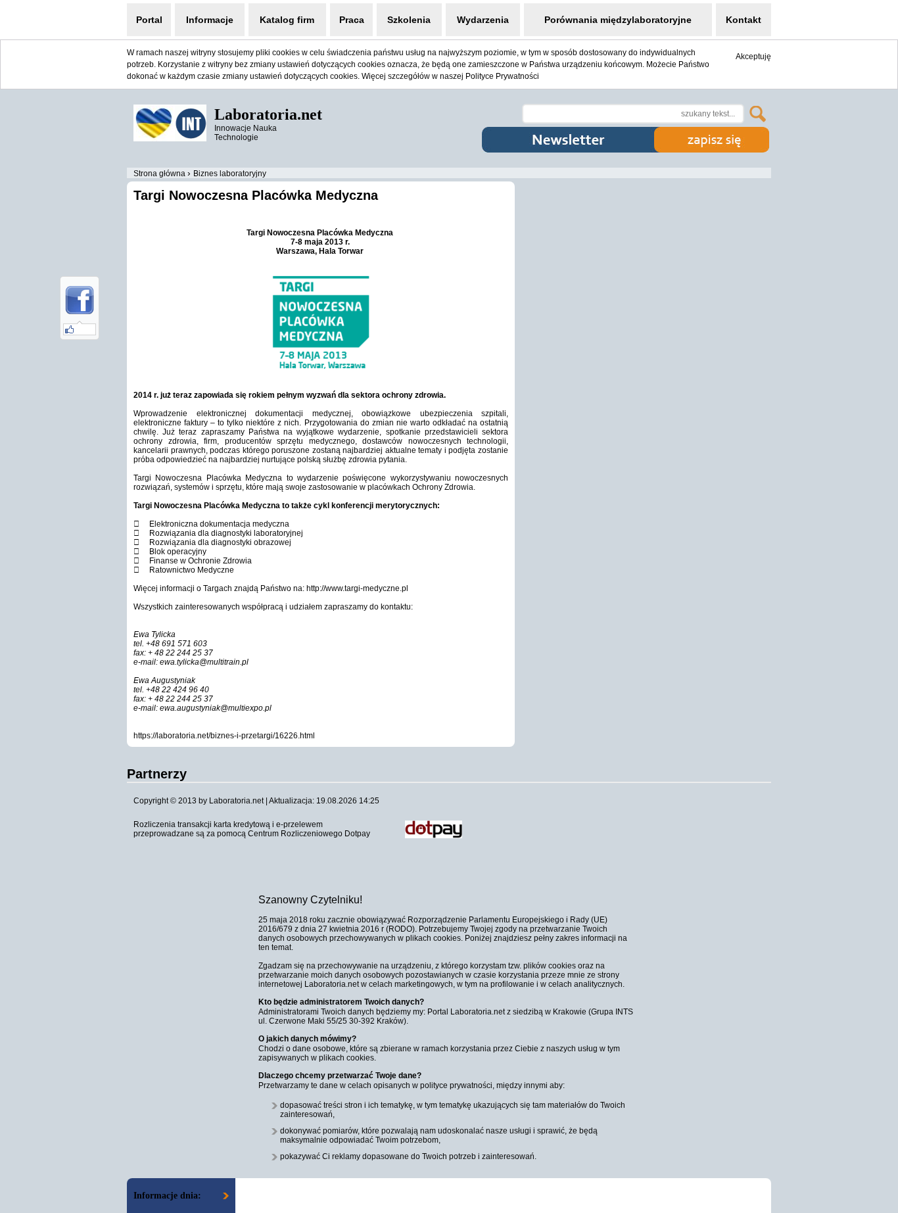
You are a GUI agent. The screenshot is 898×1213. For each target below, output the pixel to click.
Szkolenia (409, 19)
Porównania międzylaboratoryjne (618, 19)
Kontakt (743, 19)
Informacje (209, 19)
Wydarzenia (483, 19)
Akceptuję (753, 56)
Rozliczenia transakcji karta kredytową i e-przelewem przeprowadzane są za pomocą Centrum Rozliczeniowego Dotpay (251, 829)
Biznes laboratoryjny (229, 173)
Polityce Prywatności (502, 76)
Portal (149, 19)
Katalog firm (287, 19)
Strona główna (159, 173)
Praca (351, 19)
